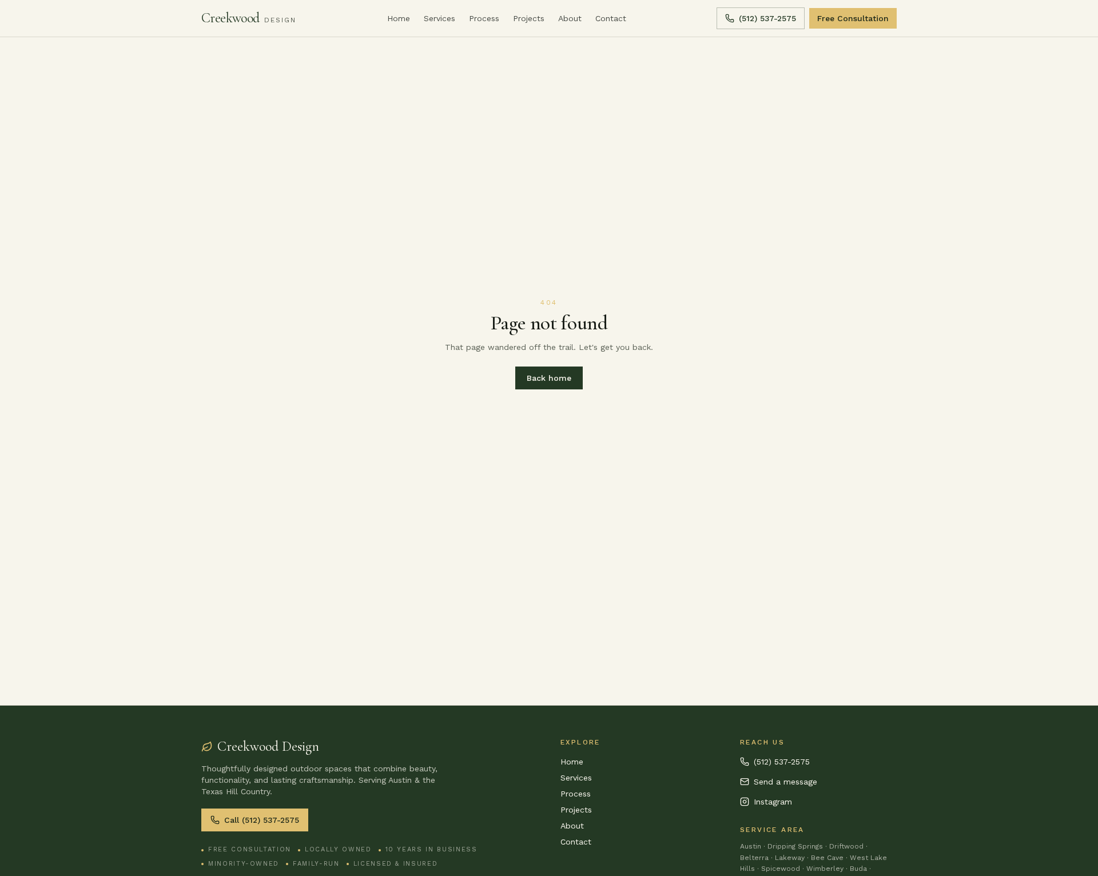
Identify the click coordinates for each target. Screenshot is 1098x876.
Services (439, 18)
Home (398, 18)
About (570, 18)
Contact (610, 18)
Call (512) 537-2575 (261, 820)
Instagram (773, 801)
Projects (528, 18)
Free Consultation (853, 18)
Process (484, 18)
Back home (549, 378)
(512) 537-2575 (767, 18)
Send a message (785, 781)
